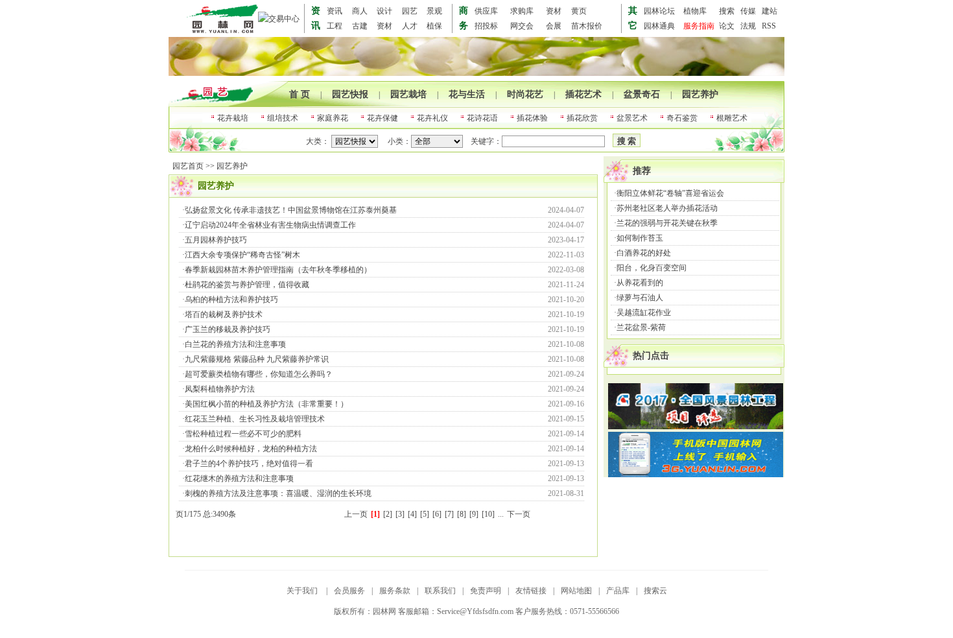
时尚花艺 (525, 94)
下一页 (518, 514)
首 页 (299, 94)
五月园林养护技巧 (216, 239)
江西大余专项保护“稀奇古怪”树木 (242, 254)
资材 (553, 11)
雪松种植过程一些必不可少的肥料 (243, 433)
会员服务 (349, 590)
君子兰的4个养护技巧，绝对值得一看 (249, 463)
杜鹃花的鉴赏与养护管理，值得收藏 (247, 284)
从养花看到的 (640, 282)
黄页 (579, 11)
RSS (769, 25)
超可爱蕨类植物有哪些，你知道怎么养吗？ (259, 374)
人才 (410, 25)
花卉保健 (382, 118)
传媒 (748, 11)
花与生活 (467, 94)
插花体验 (532, 118)
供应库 (486, 11)
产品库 (617, 590)
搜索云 (655, 590)
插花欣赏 (582, 118)
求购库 (522, 11)
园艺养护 (700, 94)
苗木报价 (586, 25)
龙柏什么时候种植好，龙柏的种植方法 (251, 448)
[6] (436, 514)
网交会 (522, 25)
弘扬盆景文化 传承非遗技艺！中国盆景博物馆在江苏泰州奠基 (291, 210)
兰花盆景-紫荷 (641, 327)
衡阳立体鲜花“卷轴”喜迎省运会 (670, 193)
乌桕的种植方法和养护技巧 (231, 299)
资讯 (334, 11)
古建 (360, 25)
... (501, 514)
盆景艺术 (632, 118)
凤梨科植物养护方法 (220, 389)
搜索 (727, 11)
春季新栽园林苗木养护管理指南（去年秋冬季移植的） (278, 269)
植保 (434, 25)
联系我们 (440, 590)
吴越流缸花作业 (644, 312)
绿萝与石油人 (640, 297)
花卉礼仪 (432, 118)
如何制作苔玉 (640, 237)
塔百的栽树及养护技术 (224, 314)
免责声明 (485, 590)
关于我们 (303, 590)
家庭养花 (332, 118)
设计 (384, 11)
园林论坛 (659, 11)
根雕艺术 (731, 118)
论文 (727, 25)
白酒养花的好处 (644, 252)
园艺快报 (350, 94)
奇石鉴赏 (682, 118)
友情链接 (531, 590)
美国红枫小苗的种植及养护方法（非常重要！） (266, 403)
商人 (360, 11)
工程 (334, 25)
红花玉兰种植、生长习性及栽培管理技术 (255, 418)
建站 (769, 11)
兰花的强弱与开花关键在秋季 (667, 223)
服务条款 (394, 590)
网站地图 (576, 590)
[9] (473, 514)
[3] (400, 514)
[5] (424, 514)
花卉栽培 (232, 118)
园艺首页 (188, 166)
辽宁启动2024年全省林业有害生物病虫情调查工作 (270, 225)
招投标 (486, 25)
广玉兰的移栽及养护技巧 (227, 329)
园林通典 (659, 25)
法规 (748, 25)
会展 (553, 25)
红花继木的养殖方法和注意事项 (239, 478)
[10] (488, 514)
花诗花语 (482, 118)
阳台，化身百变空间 (652, 267)
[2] (387, 514)
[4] (412, 514)
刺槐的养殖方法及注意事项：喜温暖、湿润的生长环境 (278, 493)
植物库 (695, 11)
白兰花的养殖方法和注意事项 (235, 344)
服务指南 (698, 25)
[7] (449, 514)
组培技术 (282, 118)
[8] (461, 514)
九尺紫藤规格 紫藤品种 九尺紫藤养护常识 (257, 359)
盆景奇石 (642, 94)
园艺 (410, 11)
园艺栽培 (408, 94)
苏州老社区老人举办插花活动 (667, 208)
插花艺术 (583, 94)
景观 (434, 11)
